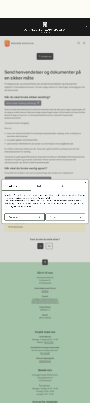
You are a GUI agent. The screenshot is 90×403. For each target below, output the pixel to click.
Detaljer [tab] (39, 186)
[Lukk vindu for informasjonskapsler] (85, 182)
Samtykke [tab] (12, 186)
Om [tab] (64, 186)
